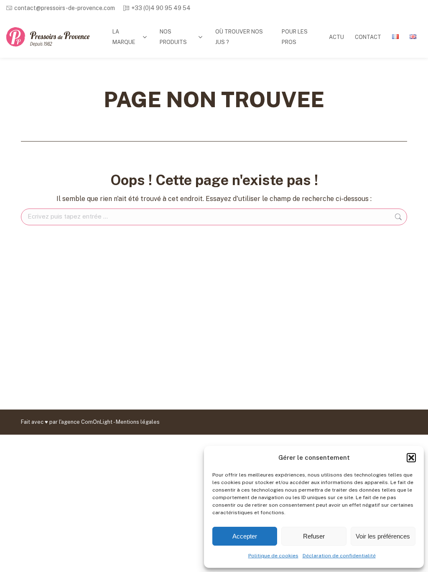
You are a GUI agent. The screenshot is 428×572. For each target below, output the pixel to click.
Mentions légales (138, 422)
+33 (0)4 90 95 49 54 (161, 8)
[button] (411, 457)
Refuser (314, 536)
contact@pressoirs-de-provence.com (64, 8)
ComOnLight (96, 422)
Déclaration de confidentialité (339, 556)
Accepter (244, 536)
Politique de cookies (273, 556)
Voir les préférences (383, 536)
